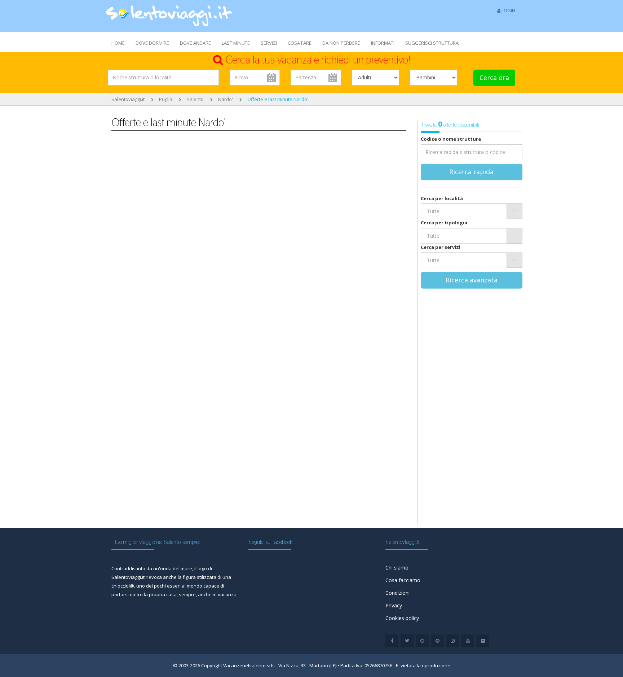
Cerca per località (442, 198)
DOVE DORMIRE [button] (152, 43)
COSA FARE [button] (300, 43)
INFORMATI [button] (382, 43)
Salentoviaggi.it (128, 99)
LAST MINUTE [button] (236, 43)
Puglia (165, 99)
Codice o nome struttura (451, 139)
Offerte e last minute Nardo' (277, 99)
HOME (118, 43)
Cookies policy (402, 618)
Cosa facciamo (402, 580)
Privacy (393, 605)
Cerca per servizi (440, 247)
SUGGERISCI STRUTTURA (432, 43)
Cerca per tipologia (444, 222)
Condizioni (397, 592)
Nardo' (225, 99)
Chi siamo (396, 567)
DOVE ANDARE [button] (195, 43)
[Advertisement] (179, 209)
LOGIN (507, 10)
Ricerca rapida (471, 171)
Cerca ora (494, 77)
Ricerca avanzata (472, 280)
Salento (195, 99)
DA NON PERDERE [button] (341, 43)
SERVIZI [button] (269, 43)
